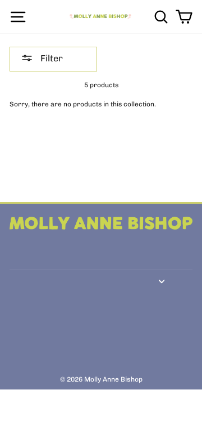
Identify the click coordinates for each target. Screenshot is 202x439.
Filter (50, 58)
